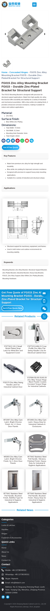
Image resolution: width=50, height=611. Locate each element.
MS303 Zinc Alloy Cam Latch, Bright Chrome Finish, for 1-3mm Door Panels (13, 460)
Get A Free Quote (10, 147)
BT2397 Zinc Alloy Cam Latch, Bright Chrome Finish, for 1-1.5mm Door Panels (13, 423)
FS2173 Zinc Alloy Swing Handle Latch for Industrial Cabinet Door (13, 384)
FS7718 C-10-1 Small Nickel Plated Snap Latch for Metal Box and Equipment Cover (13, 349)
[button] (34, 4)
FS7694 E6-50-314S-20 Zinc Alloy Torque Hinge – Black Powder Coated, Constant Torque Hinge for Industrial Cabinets (37, 382)
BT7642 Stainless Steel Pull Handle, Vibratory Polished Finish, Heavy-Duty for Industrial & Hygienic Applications (37, 461)
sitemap (25, 607)
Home (4, 72)
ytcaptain (37, 607)
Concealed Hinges (18, 72)
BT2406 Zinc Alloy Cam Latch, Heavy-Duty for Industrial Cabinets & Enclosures (36, 423)
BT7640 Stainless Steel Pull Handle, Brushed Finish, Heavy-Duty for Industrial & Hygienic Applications (37, 497)
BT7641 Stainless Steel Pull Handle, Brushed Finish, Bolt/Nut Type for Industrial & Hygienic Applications (13, 497)
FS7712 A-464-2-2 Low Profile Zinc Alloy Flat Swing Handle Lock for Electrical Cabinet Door (37, 349)
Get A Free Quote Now (12, 308)
